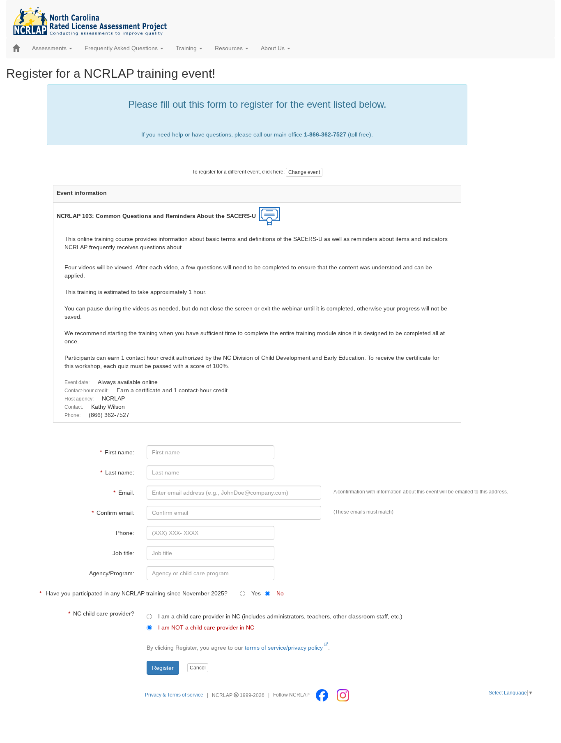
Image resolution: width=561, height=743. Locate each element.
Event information (82, 193)
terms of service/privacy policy (284, 647)
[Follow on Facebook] (322, 695)
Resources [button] (229, 48)
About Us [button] (273, 48)
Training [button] (187, 48)
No (278, 593)
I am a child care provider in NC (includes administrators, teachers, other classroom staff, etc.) (278, 616)
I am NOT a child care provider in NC (204, 627)
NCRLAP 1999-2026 (239, 695)
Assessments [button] (50, 48)
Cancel (198, 668)
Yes (254, 593)
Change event (304, 172)
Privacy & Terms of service (174, 695)
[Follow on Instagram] (343, 695)
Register (163, 667)
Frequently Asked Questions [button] (122, 48)
